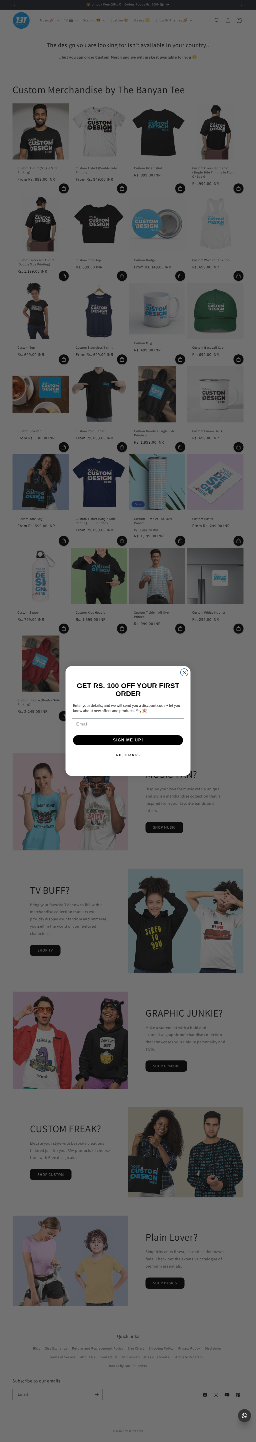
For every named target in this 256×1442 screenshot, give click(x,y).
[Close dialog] (184, 672)
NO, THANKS (128, 755)
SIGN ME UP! (128, 740)
